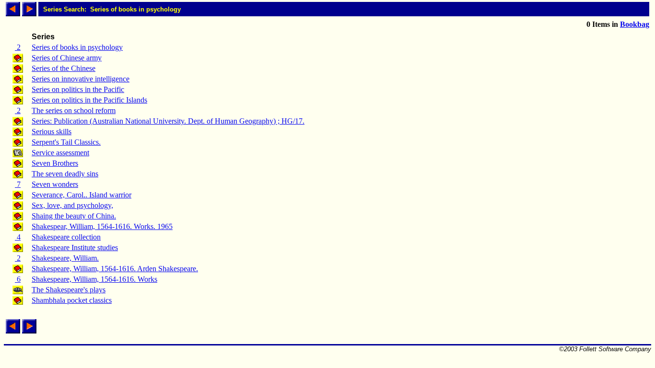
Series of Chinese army (67, 58)
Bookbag (634, 24)
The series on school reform (74, 110)
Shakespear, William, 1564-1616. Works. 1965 (102, 226)
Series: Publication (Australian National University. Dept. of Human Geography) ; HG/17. (168, 121)
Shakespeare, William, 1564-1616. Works (94, 279)
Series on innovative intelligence (80, 79)
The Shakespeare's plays (68, 290)
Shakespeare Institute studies (75, 247)
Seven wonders (55, 184)
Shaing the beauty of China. (74, 216)
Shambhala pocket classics (72, 300)
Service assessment (60, 153)
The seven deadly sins (65, 174)
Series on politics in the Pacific (78, 89)
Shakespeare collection (66, 237)
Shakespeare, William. (65, 258)
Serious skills (51, 131)
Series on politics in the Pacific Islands (89, 100)
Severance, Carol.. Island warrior (81, 195)
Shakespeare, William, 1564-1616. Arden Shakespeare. (115, 268)
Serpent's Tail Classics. (66, 142)
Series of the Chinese (63, 68)
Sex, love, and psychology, (72, 205)
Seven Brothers (55, 163)
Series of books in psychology (77, 47)
